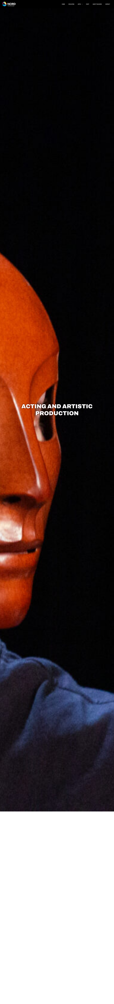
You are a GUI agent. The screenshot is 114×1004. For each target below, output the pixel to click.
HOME (63, 4)
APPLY (79, 4)
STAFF (87, 4)
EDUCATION (71, 4)
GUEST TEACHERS (97, 4)
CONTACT (107, 4)
